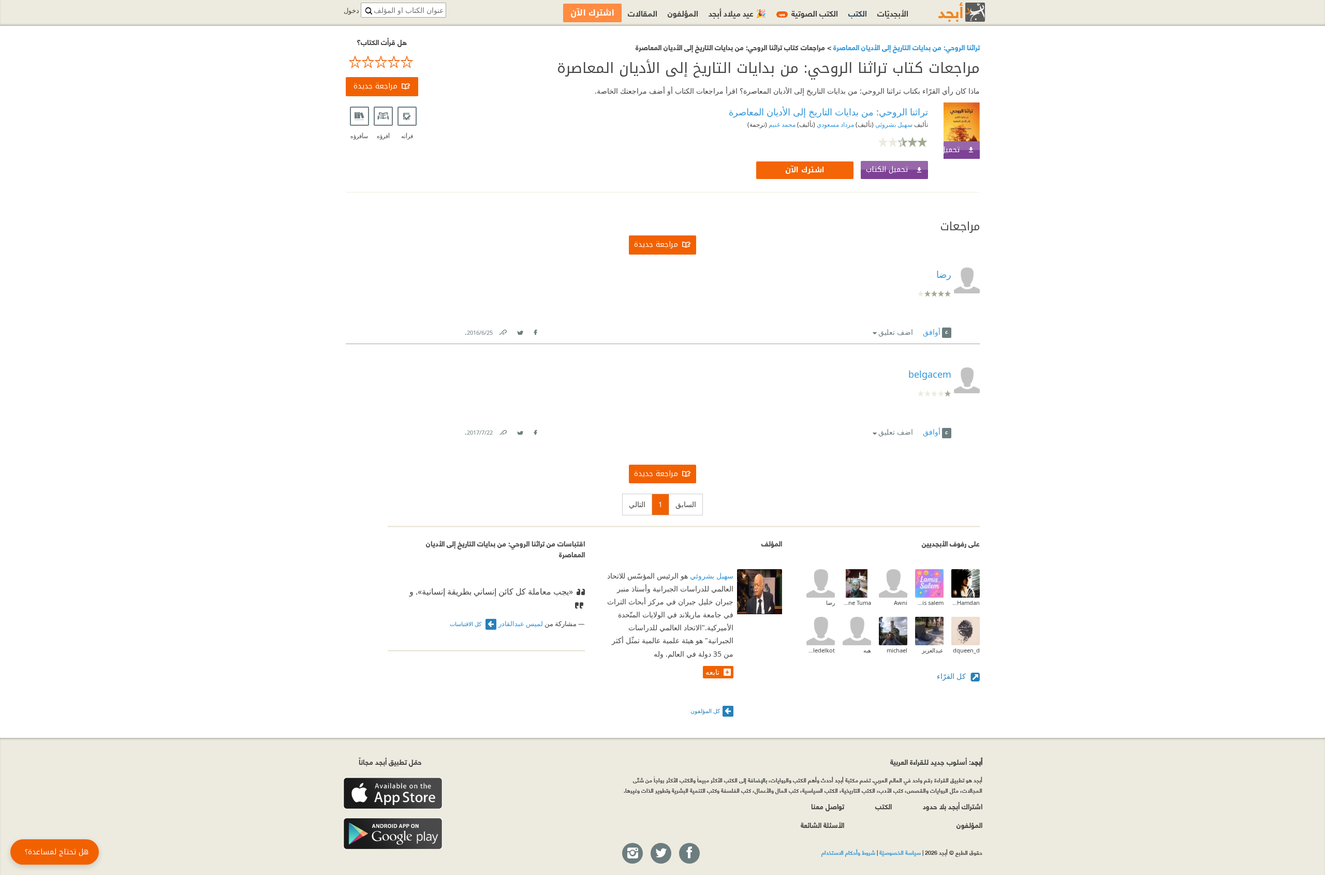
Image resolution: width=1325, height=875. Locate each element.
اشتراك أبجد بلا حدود (952, 805)
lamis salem (929, 602)
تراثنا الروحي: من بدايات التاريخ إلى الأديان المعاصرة (905, 46)
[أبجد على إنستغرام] (632, 854)
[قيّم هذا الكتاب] (382, 62)
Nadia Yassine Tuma (857, 602)
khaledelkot (820, 650)
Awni (900, 602)
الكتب (857, 12)
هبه (867, 650)
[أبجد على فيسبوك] (689, 854)
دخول (351, 10)
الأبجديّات (892, 12)
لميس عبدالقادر (520, 623)
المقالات (642, 12)
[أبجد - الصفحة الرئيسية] (948, 12)
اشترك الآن (805, 170)
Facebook (535, 330)
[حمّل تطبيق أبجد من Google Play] (393, 834)
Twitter (520, 330)
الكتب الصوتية (808, 12)
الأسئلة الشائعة (822, 824)
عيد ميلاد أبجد (737, 12)
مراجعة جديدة (376, 86)
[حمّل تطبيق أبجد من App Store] (393, 793)
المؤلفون (683, 12)
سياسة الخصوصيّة (900, 852)
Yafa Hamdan (965, 602)
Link (502, 330)
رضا (830, 602)
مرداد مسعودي (834, 124)
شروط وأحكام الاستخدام (848, 852)
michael (897, 650)
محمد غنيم (781, 124)
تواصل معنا (827, 805)
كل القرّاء (952, 676)
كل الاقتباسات (466, 624)
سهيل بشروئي (893, 124)
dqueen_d (966, 650)
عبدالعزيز (933, 650)
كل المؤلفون (705, 711)
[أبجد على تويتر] (660, 854)
